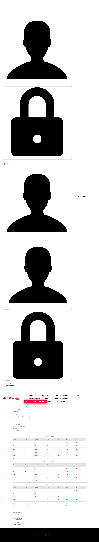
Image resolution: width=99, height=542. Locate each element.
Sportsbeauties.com (47, 535)
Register (5, 163)
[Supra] (11, 398)
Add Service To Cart (18, 512)
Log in (4, 161)
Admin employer (17, 409)
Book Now (16, 514)
